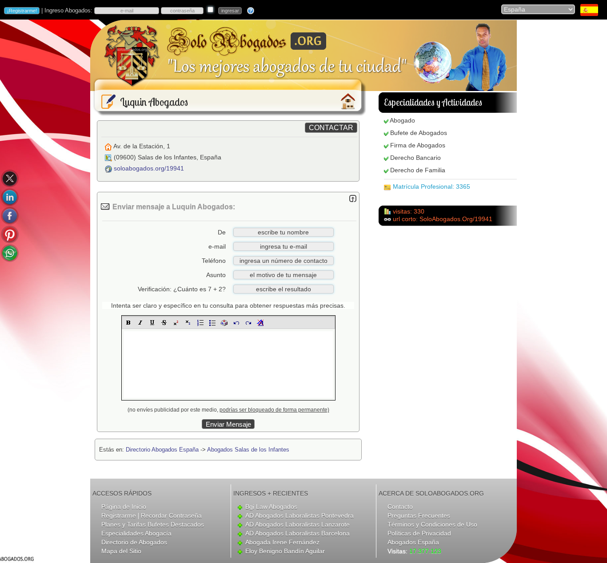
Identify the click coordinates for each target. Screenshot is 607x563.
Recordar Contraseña (171, 515)
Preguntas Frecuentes (418, 515)
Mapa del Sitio (121, 551)
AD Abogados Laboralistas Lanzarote (297, 524)
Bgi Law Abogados (271, 506)
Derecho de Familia (417, 170)
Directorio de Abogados (134, 542)
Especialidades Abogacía (136, 533)
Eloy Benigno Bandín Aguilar (285, 551)
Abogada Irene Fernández (282, 542)
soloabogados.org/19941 (149, 168)
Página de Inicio (123, 506)
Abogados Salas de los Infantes (248, 449)
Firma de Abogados (417, 145)
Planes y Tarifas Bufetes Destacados (152, 524)
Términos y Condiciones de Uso (432, 524)
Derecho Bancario (415, 157)
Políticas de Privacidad (419, 533)
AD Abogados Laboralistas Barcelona (297, 533)
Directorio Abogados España (162, 449)
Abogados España (413, 542)
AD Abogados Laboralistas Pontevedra (299, 515)
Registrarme (118, 515)
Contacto (400, 506)
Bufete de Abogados (418, 132)
